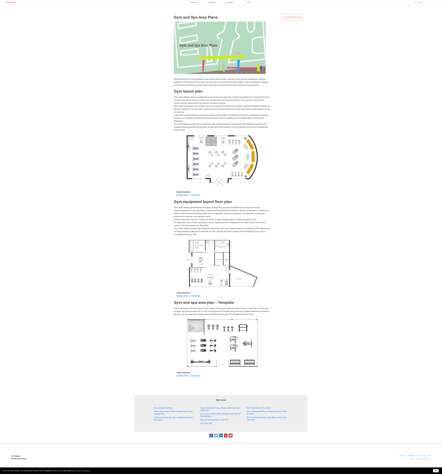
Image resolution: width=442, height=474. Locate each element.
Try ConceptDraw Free (292, 17)
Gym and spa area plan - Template (204, 302)
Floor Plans (195, 195)
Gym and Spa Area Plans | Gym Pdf (214, 419)
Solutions (211, 2)
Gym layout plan (188, 91)
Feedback (411, 455)
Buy (248, 2)
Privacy (424, 455)
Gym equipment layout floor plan (203, 201)
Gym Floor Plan (206, 423)
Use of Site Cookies (82, 471)
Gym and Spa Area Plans (196, 17)
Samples (230, 2)
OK (436, 471)
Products (193, 2)
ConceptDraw (11, 2)
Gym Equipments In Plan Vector (259, 408)
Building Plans (183, 195)
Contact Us (402, 455)
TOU (429, 455)
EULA (418, 455)
